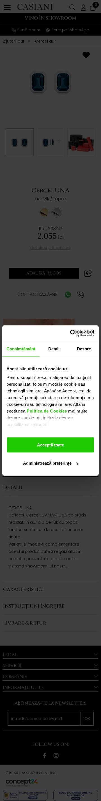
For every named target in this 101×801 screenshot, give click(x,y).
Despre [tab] (84, 348)
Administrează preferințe (47, 463)
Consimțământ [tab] (20, 348)
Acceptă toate (50, 444)
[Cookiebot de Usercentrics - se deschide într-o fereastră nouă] (71, 333)
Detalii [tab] (54, 348)
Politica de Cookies (46, 411)
